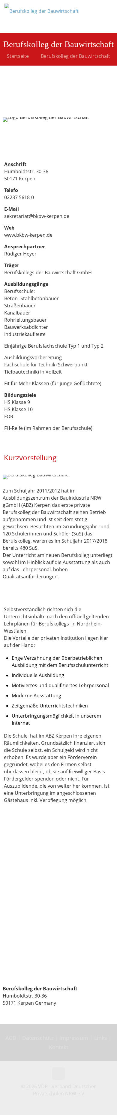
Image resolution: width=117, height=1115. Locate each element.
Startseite (18, 56)
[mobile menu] (109, 9)
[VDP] (41, 16)
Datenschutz (38, 1037)
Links (100, 1037)
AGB (11, 1037)
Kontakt (58, 1047)
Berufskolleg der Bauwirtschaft (75, 56)
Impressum (73, 1037)
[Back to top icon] (58, 1073)
